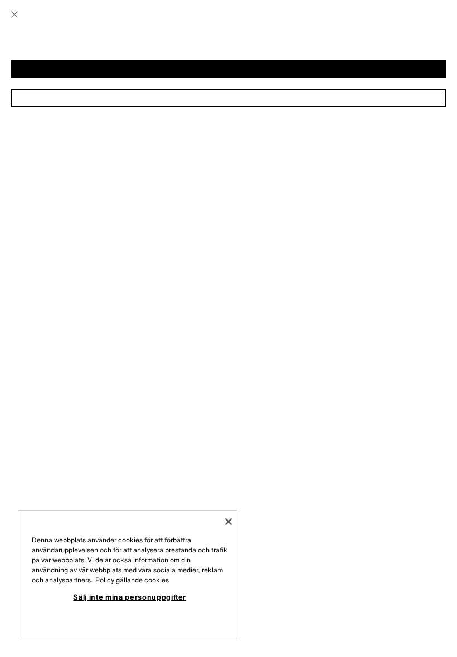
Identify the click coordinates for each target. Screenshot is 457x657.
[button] (228, 69)
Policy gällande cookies (132, 580)
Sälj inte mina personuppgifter (129, 596)
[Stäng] (228, 521)
